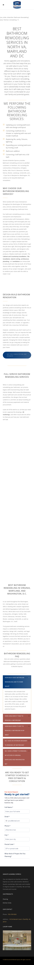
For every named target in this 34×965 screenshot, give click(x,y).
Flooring (5, 899)
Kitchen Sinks (7, 903)
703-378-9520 (12, 914)
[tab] (17, 681)
